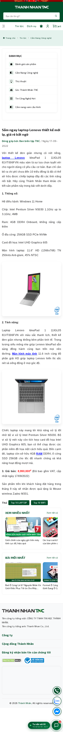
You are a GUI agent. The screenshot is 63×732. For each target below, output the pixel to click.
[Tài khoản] (47, 26)
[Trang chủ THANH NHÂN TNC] (31, 7)
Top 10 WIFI (39, 502)
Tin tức (19, 26)
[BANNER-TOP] (31, 1)
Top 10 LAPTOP (19, 502)
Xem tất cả (52, 512)
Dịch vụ (31, 26)
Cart (58, 26)
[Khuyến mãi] (41, 26)
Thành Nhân (24, 703)
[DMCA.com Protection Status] (11, 660)
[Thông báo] (34, 660)
